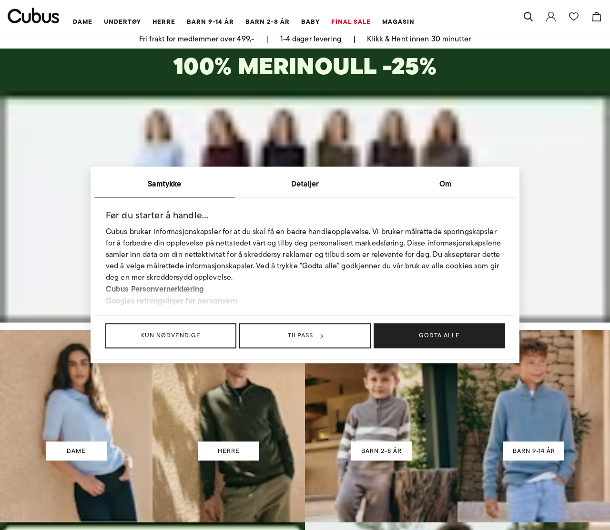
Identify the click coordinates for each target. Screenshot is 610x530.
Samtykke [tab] (164, 183)
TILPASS (300, 335)
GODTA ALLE (439, 335)
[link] (551, 16)
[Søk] (528, 16)
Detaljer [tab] (305, 183)
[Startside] (34, 15)
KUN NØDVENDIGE (171, 335)
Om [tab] (445, 183)
